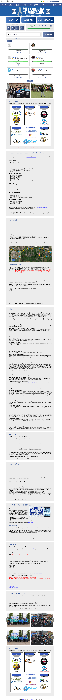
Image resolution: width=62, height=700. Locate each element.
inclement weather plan (31, 382)
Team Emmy (41, 45)
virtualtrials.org (11, 586)
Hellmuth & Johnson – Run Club (21, 58)
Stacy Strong (17, 45)
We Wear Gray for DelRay (43, 70)
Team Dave (40, 58)
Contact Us (54, 5)
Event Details (25, 5)
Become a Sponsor (17, 5)
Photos (60, 4)
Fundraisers (18, 38)
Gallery (6, 4)
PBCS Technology (31, 699)
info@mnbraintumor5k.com (31, 157)
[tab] (10, 39)
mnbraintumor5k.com (19, 275)
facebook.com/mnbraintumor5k (22, 571)
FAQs (31, 4)
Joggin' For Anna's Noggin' (20, 70)
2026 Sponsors (10, 5)
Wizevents (23, 699)
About (50, 4)
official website (30, 522)
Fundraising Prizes (43, 5)
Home (2, 4)
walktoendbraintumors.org (13, 587)
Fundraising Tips (36, 5)
